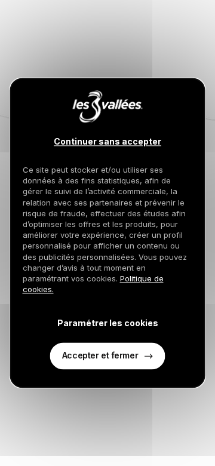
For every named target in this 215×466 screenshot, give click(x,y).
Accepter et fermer (100, 356)
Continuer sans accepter (107, 142)
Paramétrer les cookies (107, 323)
